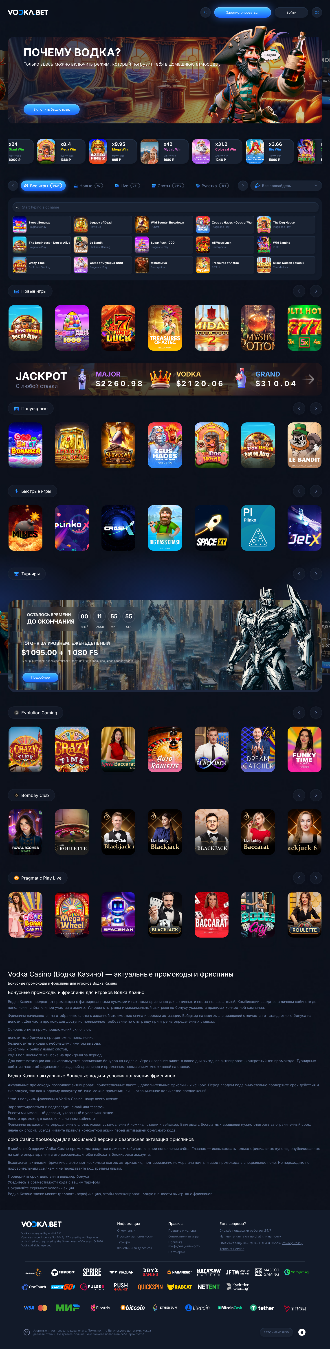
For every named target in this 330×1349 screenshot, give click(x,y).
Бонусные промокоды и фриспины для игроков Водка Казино (62, 983)
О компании (126, 1230)
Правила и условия (183, 1230)
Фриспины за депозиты (134, 1248)
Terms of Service (232, 1249)
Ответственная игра (183, 1236)
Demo (25, 354)
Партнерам (176, 1252)
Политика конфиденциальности (184, 1244)
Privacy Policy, (292, 1243)
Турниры (123, 1242)
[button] (13, 186)
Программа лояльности (135, 1236)
